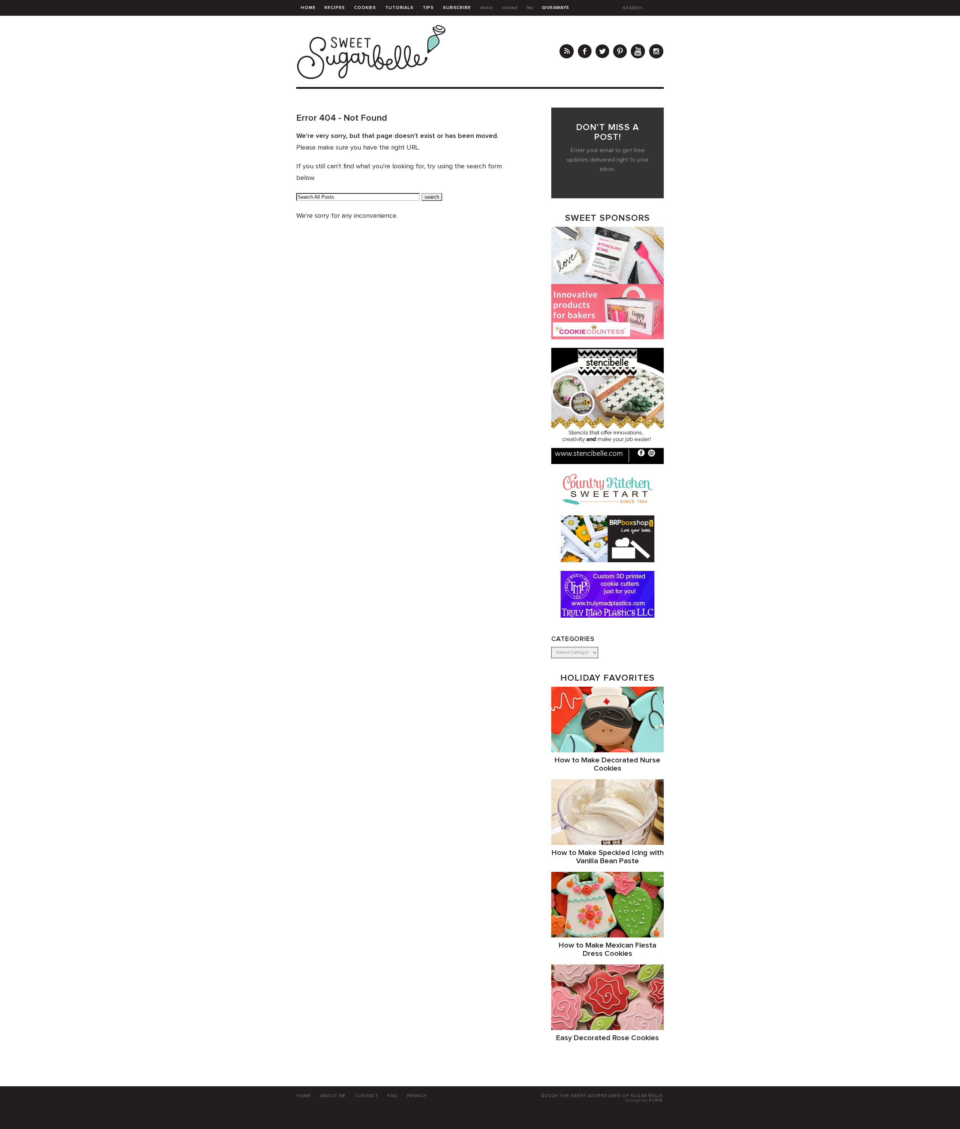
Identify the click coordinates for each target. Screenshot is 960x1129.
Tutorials (399, 8)
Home (308, 8)
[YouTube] (638, 52)
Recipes (334, 8)
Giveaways (556, 8)
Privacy (417, 1096)
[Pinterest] (620, 52)
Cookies (365, 8)
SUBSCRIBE (457, 8)
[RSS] (567, 52)
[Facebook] (584, 52)
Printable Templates (329, 23)
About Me (333, 1096)
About (486, 8)
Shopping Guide (388, 23)
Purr (655, 1100)
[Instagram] (656, 52)
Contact (510, 8)
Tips (428, 8)
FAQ (529, 8)
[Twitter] (602, 52)
